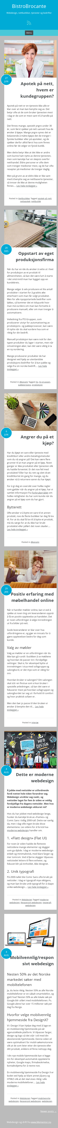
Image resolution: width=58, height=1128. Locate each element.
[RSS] (29, 23)
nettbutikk (36, 201)
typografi (47, 902)
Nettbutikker (24, 198)
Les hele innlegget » (26, 185)
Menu (29, 32)
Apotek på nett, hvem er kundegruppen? (37, 90)
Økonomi (24, 382)
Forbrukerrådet (40, 492)
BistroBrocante (29, 6)
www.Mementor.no (41, 1122)
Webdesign (27, 899)
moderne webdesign (18, 830)
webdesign (30, 905)
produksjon (37, 385)
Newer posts (48, 1111)
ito (37, 382)
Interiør (35, 722)
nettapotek (25, 201)
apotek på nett (45, 198)
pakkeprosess (24, 385)
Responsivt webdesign (31, 902)
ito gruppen (44, 382)
